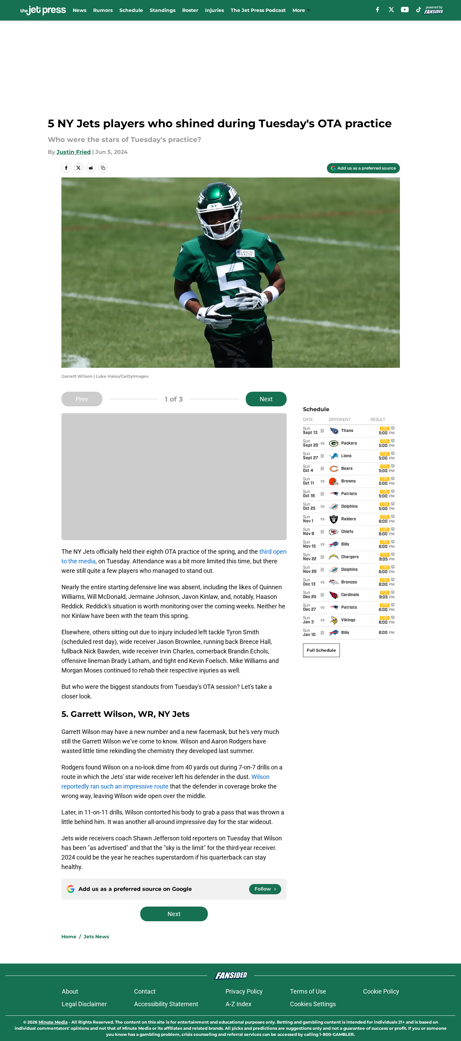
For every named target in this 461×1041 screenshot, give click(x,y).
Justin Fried (74, 152)
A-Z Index (238, 1004)
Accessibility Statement (166, 1004)
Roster (190, 10)
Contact (145, 991)
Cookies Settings (313, 1004)
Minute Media (53, 1022)
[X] (391, 9)
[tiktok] (418, 9)
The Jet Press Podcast (258, 10)
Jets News (96, 937)
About (70, 991)
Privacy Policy (244, 991)
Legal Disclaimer (84, 1004)
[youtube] (405, 9)
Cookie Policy (381, 991)
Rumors (103, 10)
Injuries (214, 10)
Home (68, 937)
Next (266, 399)
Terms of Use (308, 991)
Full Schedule (321, 650)
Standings (162, 10)
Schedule (131, 10)
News (79, 10)
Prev (82, 399)
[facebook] (377, 9)
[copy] (103, 168)
